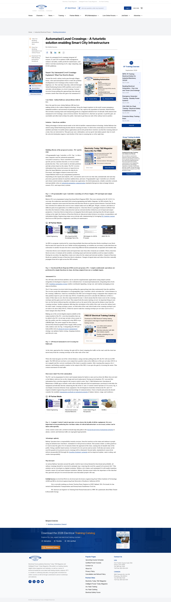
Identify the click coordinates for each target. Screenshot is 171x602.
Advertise (137, 15)
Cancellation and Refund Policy (96, 574)
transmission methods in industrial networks (74, 392)
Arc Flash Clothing (103, 1)
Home (30, 15)
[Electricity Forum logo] (41, 7)
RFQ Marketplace (91, 15)
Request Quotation (131, 173)
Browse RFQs (109, 99)
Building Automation (59, 32)
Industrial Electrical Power (43, 32)
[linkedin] (55, 52)
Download (111, 341)
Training (61, 15)
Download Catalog (52, 547)
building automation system (58, 284)
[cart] (141, 8)
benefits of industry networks (78, 452)
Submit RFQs (93, 99)
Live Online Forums (109, 15)
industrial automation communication (73, 183)
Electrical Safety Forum (93, 592)
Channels (39, 15)
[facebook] (47, 52)
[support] (59, 52)
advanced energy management (67, 329)
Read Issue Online (36, 85)
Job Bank (124, 15)
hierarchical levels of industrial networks (100, 430)
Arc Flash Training (91, 587)
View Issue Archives (35, 94)
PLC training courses (108, 216)
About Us (89, 568)
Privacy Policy (90, 571)
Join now (136, 8)
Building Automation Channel (57, 524)
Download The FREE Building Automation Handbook (36, 58)
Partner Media (74, 15)
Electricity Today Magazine (70, 1)
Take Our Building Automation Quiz (35, 41)
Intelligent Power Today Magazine (88, 1)
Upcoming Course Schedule (94, 560)
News (50, 15)
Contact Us (89, 566)
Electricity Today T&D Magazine (96, 581)
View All (131, 125)
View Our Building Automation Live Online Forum (37, 50)
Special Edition (36, 88)
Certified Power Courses (93, 563)
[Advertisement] (81, 140)
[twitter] (51, 52)
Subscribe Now (109, 167)
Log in (128, 8)
